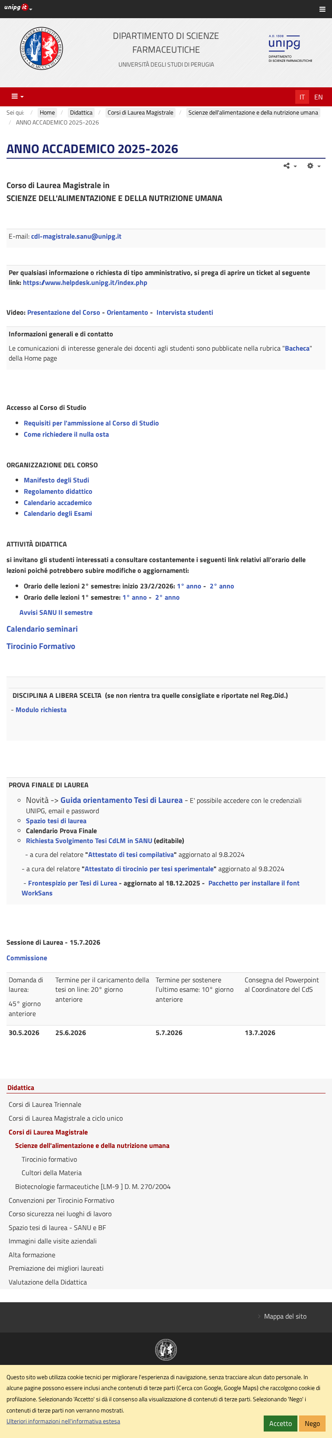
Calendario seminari (42, 629)
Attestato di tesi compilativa (131, 854)
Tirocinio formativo (49, 1159)
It (302, 97)
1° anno (189, 586)
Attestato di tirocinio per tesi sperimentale (149, 868)
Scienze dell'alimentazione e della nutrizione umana (92, 1145)
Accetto (280, 1423)
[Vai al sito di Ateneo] (41, 48)
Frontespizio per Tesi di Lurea (72, 883)
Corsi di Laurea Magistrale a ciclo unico (66, 1118)
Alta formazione (32, 1254)
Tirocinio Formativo (40, 646)
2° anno (222, 586)
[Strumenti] (313, 165)
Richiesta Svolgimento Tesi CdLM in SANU (89, 840)
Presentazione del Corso (63, 312)
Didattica (20, 1088)
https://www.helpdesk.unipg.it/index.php (85, 282)
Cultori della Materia (52, 1172)
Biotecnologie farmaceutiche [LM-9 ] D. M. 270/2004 (93, 1186)
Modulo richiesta (41, 709)
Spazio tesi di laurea (56, 820)
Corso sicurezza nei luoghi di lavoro (60, 1213)
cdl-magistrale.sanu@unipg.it (76, 236)
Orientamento (127, 312)
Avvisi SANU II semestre (56, 612)
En (318, 97)
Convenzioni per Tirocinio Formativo (61, 1200)
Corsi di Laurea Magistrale (48, 1132)
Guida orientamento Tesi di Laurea (122, 800)
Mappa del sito (285, 1316)
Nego (312, 1423)
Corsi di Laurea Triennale (45, 1104)
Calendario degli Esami (58, 513)
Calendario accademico (58, 502)
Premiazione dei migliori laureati (56, 1268)
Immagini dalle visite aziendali (53, 1241)
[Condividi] (290, 165)
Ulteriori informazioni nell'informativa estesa (63, 1421)
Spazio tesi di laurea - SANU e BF (57, 1227)
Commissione (26, 957)
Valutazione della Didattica (48, 1282)
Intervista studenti (184, 312)
